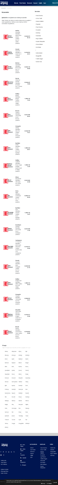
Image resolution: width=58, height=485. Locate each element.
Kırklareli (27, 423)
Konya (20, 397)
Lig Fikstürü (43, 457)
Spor (44, 3)
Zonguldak (21, 423)
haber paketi (3, 483)
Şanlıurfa (7, 416)
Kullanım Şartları (4, 469)
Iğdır (6, 385)
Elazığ (26, 374)
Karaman (21, 389)
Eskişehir (21, 378)
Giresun (6, 381)
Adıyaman (14, 351)
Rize (20, 408)
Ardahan (27, 355)
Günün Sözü (39, 61)
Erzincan (7, 378)
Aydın (13, 359)
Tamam (50, 483)
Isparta (13, 385)
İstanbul (20, 385)
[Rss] (15, 452)
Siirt (12, 412)
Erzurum (14, 378)
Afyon (20, 351)
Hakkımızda (3, 460)
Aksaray (7, 355)
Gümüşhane (14, 381)
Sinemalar (42, 460)
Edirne (20, 374)
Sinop (20, 412)
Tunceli (13, 419)
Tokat (26, 416)
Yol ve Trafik (39, 18)
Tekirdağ (21, 416)
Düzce (13, 374)
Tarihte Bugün (39, 58)
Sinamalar (38, 35)
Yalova (6, 423)
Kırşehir (27, 393)
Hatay (26, 381)
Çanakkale (7, 370)
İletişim (24, 465)
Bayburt (13, 362)
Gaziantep (27, 378)
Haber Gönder (4, 473)
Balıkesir (21, 359)
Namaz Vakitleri (40, 21)
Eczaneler (38, 30)
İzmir (26, 385)
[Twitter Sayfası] (4, 452)
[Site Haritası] (2, 455)
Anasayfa (3, 8)
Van (26, 419)
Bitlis (6, 366)
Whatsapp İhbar (4, 471)
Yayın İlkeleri (3, 462)
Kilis (6, 397)
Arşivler (24, 458)
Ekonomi (29, 3)
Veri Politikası (4, 464)
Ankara (6, 427)
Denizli (27, 370)
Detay (43, 483)
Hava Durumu (39, 15)
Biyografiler (39, 56)
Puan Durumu (39, 27)
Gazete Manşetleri (40, 41)
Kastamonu (7, 393)
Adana (6, 351)
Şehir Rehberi (43, 464)
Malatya (7, 400)
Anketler (52, 449)
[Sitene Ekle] (4, 455)
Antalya (20, 355)
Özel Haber (22, 3)
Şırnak (13, 416)
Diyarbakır (7, 374)
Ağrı (26, 351)
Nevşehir (21, 404)
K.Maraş (7, 389)
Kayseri (13, 393)
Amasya (14, 355)
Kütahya (27, 397)
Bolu (13, 366)
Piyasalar (38, 24)
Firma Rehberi (39, 44)
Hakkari (20, 381)
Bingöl (26, 362)
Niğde (26, 404)
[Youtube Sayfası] (9, 452)
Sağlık (40, 3)
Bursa (26, 366)
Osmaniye (14, 408)
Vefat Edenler (39, 53)
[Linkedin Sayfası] (12, 452)
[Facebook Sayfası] (1, 452)
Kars (26, 389)
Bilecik (20, 362)
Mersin (16, 3)
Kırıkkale (20, 393)
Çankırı (13, 370)
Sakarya (27, 408)
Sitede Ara (52, 448)
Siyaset (35, 3)
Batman (7, 362)
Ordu (6, 408)
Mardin (20, 400)
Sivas (26, 412)
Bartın (26, 359)
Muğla (6, 404)
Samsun (7, 412)
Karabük (14, 389)
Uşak (20, 419)
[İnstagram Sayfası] (7, 452)
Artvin (6, 359)
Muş (13, 404)
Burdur (20, 366)
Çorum (20, 370)
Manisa (13, 400)
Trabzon (7, 419)
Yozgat (13, 423)
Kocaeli (13, 397)
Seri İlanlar (38, 47)
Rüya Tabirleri (39, 38)
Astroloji (38, 33)
